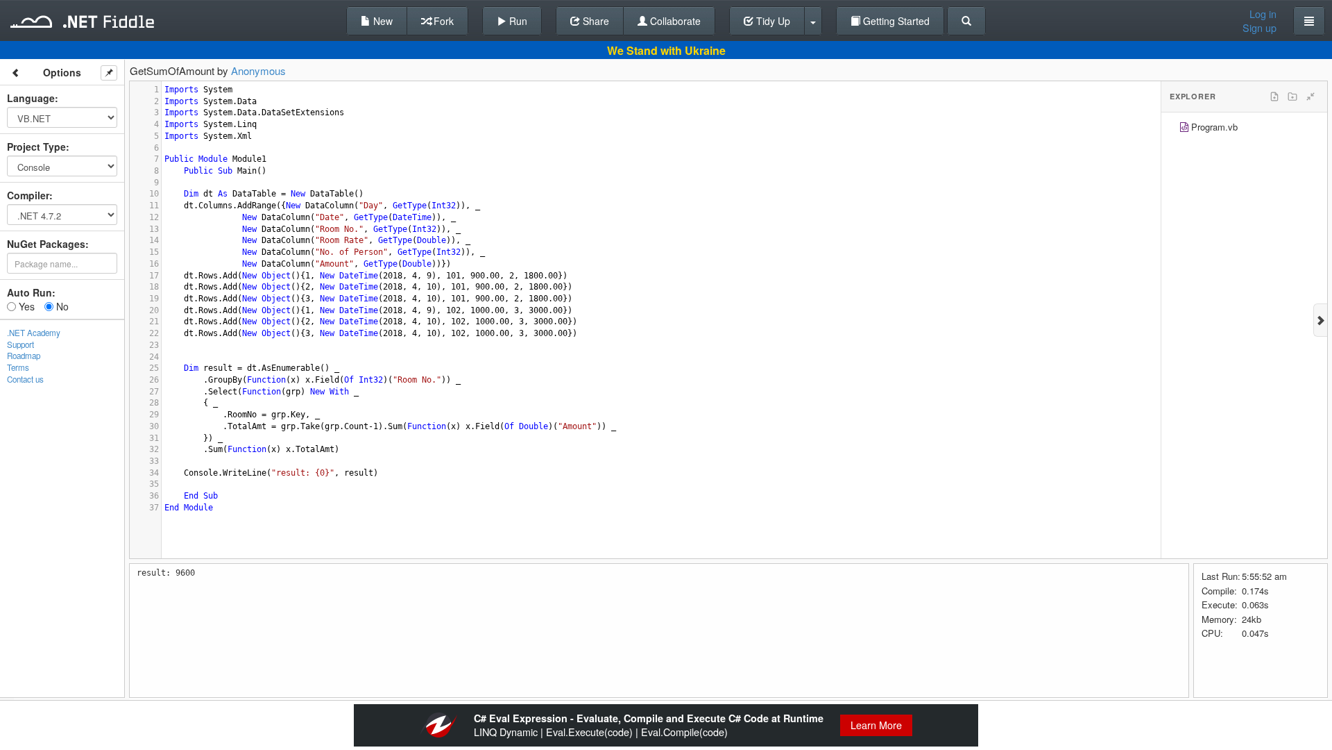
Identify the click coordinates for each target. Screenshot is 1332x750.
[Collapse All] (1310, 96)
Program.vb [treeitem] (1214, 126)
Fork (442, 21)
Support (20, 344)
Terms (18, 367)
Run (516, 21)
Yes (25, 306)
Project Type (36, 146)
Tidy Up (771, 21)
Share (594, 21)
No (61, 306)
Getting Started (895, 21)
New (381, 21)
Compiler (28, 195)
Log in (1262, 14)
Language (31, 98)
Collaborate (674, 21)
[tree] (1244, 129)
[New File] (1274, 96)
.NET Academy (33, 332)
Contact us (25, 379)
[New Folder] (1292, 96)
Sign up (1259, 28)
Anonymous (258, 70)
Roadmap (23, 355)
